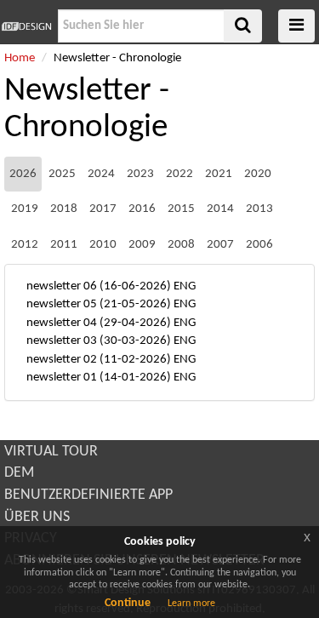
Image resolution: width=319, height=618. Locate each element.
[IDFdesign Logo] (27, 26)
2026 (23, 174)
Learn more (191, 603)
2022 (179, 174)
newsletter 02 (61, 359)
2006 (259, 244)
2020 (257, 174)
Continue (128, 603)
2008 (181, 244)
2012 (24, 244)
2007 (220, 244)
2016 (142, 209)
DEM (19, 473)
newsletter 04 (61, 323)
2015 (181, 209)
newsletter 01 (61, 377)
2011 (63, 244)
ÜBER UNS (37, 517)
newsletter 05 (61, 304)
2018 (63, 209)
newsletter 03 (61, 341)
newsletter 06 (61, 286)
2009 (142, 244)
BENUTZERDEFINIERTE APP (88, 495)
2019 (24, 209)
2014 (220, 209)
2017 (103, 209)
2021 (218, 174)
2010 (103, 244)
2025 (62, 174)
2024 (101, 174)
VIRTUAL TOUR (51, 451)
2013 (259, 209)
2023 (140, 174)
